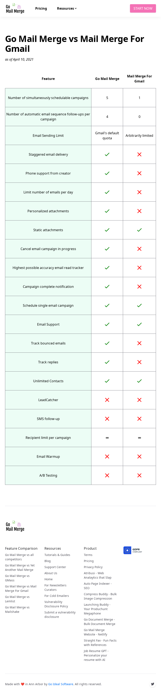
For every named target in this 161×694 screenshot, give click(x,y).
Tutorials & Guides (57, 555)
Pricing (89, 561)
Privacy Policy (93, 567)
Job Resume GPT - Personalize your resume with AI (96, 655)
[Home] (15, 526)
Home (48, 579)
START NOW (143, 8)
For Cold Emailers (56, 596)
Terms (88, 555)
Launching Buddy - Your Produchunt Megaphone (97, 609)
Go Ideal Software (60, 684)
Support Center (55, 567)
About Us (50, 573)
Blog (47, 561)
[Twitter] (152, 684)
